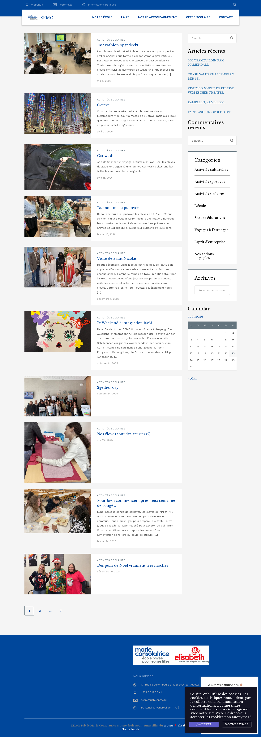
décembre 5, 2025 (108, 298)
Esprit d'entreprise (210, 242)
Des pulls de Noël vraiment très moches (132, 565)
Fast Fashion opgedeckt (117, 45)
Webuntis (37, 4)
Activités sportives (210, 182)
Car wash (105, 156)
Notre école (102, 17)
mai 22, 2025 (105, 440)
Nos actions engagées (204, 256)
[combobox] (212, 290)
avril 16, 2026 (105, 177)
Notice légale (130, 729)
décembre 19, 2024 (108, 571)
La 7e (125, 17)
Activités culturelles (211, 169)
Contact (226, 17)
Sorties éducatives (210, 218)
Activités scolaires (111, 39)
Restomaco (65, 4)
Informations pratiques (102, 4)
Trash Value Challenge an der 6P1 (211, 76)
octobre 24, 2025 (107, 363)
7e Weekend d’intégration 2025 (124, 323)
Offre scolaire (198, 17)
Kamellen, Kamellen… (207, 102)
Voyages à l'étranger (211, 230)
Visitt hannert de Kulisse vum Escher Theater (211, 90)
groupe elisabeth (177, 725)
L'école (200, 206)
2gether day (107, 387)
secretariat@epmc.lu (154, 700)
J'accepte (204, 724)
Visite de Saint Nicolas (117, 258)
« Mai (192, 378)
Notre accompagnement (157, 17)
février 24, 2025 (106, 541)
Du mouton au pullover (118, 208)
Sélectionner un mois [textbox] (212, 290)
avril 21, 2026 (105, 131)
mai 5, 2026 (104, 80)
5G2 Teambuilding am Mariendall (206, 62)
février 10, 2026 (106, 234)
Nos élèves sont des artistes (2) (124, 434)
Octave (103, 105)
